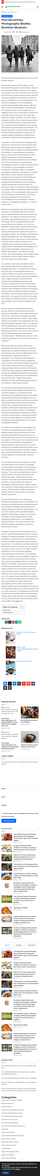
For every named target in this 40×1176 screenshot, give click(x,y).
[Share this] (6, 622)
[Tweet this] (9, 622)
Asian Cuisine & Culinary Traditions (11, 1100)
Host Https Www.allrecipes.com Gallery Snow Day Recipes (19, 1078)
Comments (31, 945)
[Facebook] (5, 684)
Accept (5, 1173)
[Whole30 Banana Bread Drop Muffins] (30, 712)
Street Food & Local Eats (8, 1145)
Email (3, 797)
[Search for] (38, 7)
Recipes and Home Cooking (9, 1142)
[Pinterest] (24, 684)
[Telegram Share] (16, 622)
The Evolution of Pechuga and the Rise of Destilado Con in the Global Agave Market (26, 866)
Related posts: (8, 612)
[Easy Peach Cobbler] (6, 910)
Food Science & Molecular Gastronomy (13, 1126)
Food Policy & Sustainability (9, 1122)
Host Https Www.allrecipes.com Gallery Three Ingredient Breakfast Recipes (10, 746)
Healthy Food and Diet (8, 1132)
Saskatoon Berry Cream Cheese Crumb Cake (29, 746)
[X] (10, 684)
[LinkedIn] (14, 684)
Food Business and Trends (9, 1119)
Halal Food (4, 1129)
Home (5, 12)
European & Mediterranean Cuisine (12, 1113)
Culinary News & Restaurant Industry (12, 1110)
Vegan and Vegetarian (8, 1155)
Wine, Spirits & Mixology (8, 1158)
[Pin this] (13, 622)
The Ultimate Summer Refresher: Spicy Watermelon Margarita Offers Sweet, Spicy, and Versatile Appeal (26, 837)
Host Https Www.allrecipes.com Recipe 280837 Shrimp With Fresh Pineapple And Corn (9, 722)
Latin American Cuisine (8, 1139)
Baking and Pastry (6, 1106)
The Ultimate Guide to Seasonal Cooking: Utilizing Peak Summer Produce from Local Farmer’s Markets (25, 899)
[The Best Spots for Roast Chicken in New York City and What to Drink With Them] (6, 876)
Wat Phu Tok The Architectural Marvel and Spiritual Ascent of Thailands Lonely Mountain (24, 857)
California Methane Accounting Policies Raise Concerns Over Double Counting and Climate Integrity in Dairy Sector (25, 919)
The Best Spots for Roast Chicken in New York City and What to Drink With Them (26, 876)
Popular (18, 945)
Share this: (7, 610)
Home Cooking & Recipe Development (12, 1135)
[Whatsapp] (19, 622)
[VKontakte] (33, 684)
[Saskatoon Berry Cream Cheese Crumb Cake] (30, 737)
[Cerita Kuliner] (12, 6)
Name (3, 788)
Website (4, 805)
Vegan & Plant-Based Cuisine (10, 1151)
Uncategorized (12, 12)
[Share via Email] (5, 688)
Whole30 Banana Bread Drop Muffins (29, 721)
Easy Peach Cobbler (21, 908)
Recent (7, 945)
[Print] (10, 688)
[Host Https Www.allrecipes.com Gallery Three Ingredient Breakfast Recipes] (10, 736)
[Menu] (2, 7)
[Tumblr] (19, 684)
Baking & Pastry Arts (7, 1103)
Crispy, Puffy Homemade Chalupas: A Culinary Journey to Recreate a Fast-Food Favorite (25, 848)
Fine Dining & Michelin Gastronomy (12, 1116)
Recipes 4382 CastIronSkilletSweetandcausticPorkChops (27, 648)
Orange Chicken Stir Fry (24, 661)
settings (17, 1169)
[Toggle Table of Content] (21, 607)
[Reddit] (28, 684)
